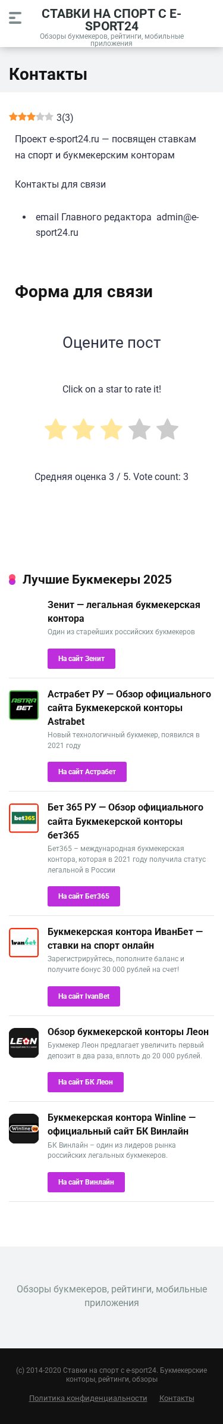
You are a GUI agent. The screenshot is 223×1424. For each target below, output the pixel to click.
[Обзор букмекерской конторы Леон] (24, 1054)
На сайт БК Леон (85, 1082)
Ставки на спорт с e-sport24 (111, 19)
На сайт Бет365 (83, 896)
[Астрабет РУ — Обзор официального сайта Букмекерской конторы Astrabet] (24, 716)
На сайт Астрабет (87, 772)
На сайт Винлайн (86, 1182)
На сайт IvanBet (83, 996)
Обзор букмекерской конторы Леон (128, 1031)
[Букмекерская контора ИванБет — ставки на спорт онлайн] (24, 954)
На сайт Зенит (81, 659)
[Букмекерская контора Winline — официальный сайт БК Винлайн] (24, 1140)
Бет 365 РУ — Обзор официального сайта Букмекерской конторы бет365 (125, 821)
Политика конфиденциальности (88, 1398)
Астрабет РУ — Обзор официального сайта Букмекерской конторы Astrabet (129, 707)
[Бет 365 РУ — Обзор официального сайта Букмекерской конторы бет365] (24, 830)
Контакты (176, 1398)
